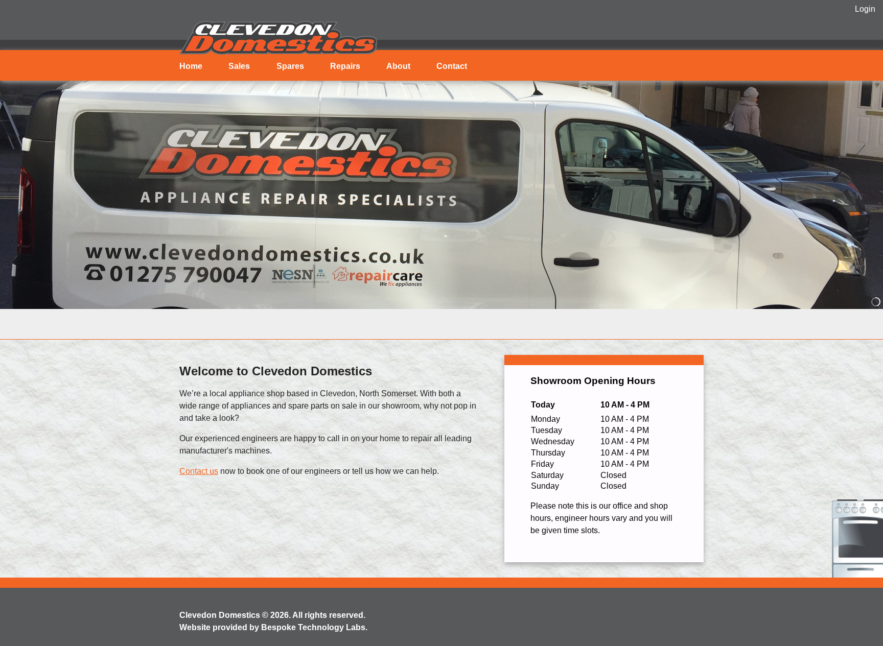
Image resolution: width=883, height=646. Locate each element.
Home (190, 66)
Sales (239, 66)
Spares (290, 66)
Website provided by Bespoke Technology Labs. (273, 627)
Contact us (198, 471)
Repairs (345, 66)
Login (865, 9)
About (398, 66)
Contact (451, 66)
